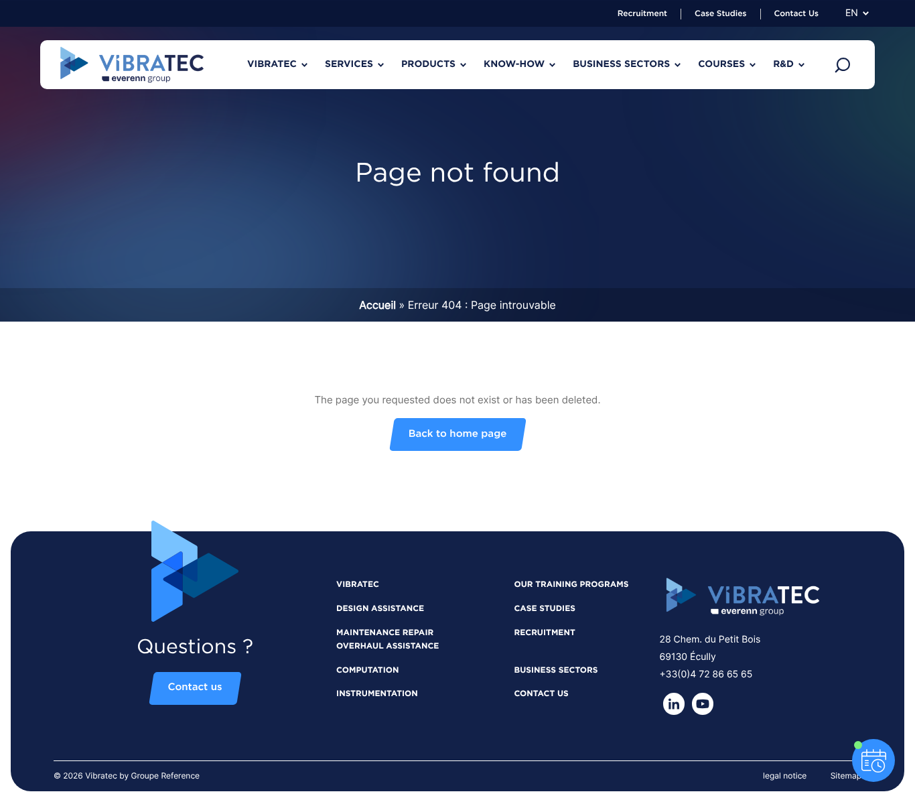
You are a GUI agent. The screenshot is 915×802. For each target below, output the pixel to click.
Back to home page (458, 434)
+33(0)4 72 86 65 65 (705, 674)
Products (428, 64)
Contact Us (796, 14)
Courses (721, 64)
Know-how (514, 64)
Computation (367, 671)
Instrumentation (377, 694)
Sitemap (846, 776)
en (851, 13)
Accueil (377, 305)
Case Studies (720, 14)
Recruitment (642, 14)
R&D (783, 64)
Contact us (195, 688)
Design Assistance (380, 609)
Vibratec (357, 585)
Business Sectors (621, 64)
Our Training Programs (571, 585)
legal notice (784, 776)
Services (349, 64)
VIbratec (272, 64)
